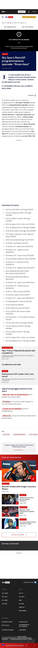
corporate (22, 630)
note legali (5, 625)
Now (20, 600)
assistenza (24, 639)
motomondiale (19, 434)
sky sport (5, 593)
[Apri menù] (2, 17)
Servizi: (21, 589)
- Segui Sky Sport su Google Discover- (15, 394)
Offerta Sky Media (7, 630)
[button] (16, 645)
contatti (30, 639)
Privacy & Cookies (12, 637)
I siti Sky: (4, 589)
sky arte (4, 603)
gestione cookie (7, 622)
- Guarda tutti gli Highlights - (12, 409)
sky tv (21, 593)
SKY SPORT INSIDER (29, 17)
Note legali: (5, 618)
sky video (5, 600)
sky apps (22, 596)
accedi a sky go (28, 582)
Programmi (22, 610)
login (34, 11)
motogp (6, 434)
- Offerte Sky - (7, 416)
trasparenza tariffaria (16, 639)
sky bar (21, 603)
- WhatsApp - (6, 401)
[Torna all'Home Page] (9, 17)
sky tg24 (4, 596)
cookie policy (23, 622)
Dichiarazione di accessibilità (24, 625)
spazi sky (22, 607)
